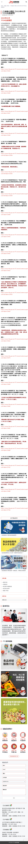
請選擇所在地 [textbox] (5, 781)
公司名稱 (5, 777)
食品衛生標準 (6, 588)
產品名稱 (5, 785)
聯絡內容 (5, 789)
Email (4, 769)
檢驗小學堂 (6, 590)
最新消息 (5, 582)
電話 (4, 773)
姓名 (4, 765)
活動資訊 (5, 584)
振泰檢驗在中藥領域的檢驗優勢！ (9, 535)
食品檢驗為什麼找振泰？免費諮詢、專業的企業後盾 (14, 570)
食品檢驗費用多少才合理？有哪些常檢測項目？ (13, 552)
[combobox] (14, 781)
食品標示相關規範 (7, 586)
